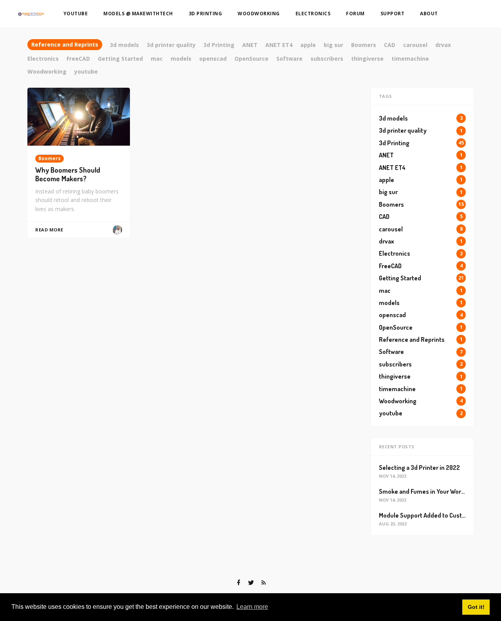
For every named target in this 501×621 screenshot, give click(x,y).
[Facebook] (238, 583)
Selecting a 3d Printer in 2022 (419, 467)
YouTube (75, 13)
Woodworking (259, 13)
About (429, 13)
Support (392, 13)
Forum (355, 13)
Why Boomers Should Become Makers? (67, 174)
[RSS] (263, 583)
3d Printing (205, 13)
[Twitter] (251, 583)
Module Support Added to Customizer (430, 515)
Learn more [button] (252, 606)
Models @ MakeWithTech (138, 13)
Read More (49, 229)
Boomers (49, 158)
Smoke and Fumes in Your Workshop (428, 491)
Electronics (313, 13)
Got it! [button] (476, 607)
